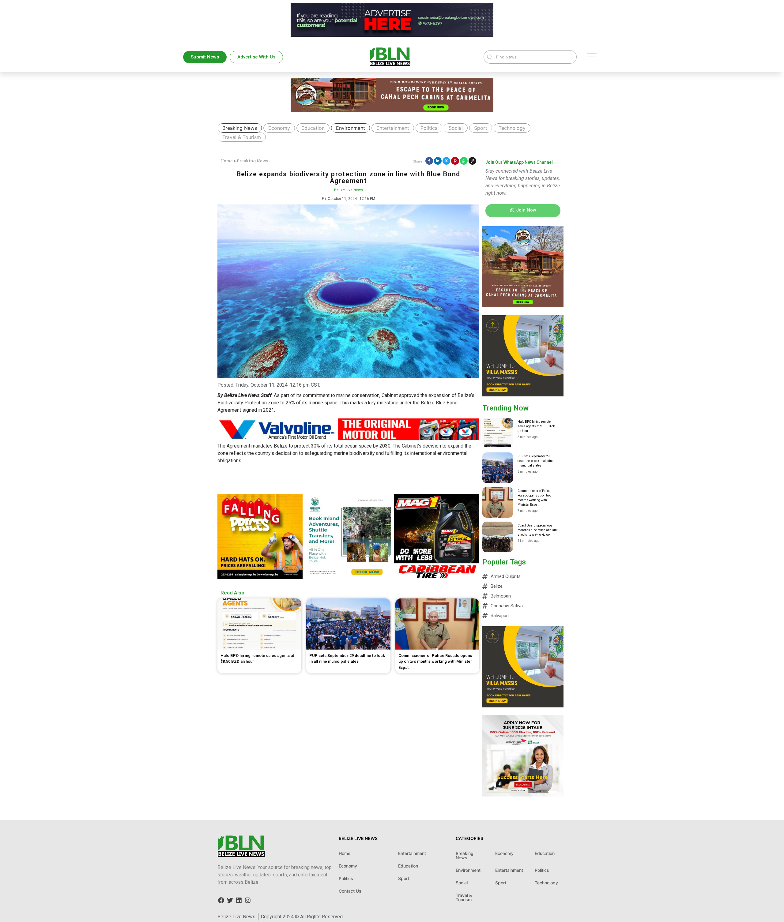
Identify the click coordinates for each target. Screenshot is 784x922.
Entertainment (392, 128)
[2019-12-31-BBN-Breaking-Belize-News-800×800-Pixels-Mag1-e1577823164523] (436, 577)
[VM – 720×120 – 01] (392, 35)
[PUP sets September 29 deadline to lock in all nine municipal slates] (497, 467)
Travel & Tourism (241, 137)
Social (456, 128)
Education (313, 128)
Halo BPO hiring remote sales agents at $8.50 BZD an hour (536, 426)
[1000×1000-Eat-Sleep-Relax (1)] (523, 395)
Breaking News (239, 128)
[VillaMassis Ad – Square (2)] (523, 305)
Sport (480, 128)
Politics (428, 128)
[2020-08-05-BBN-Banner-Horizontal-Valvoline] (348, 438)
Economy (279, 128)
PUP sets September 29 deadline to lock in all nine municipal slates (535, 461)
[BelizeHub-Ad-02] (348, 577)
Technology (512, 128)
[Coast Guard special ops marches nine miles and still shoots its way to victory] (497, 537)
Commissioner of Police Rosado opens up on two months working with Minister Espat (534, 497)
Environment (350, 128)
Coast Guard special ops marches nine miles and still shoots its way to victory (538, 530)
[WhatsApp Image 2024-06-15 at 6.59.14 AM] (260, 577)
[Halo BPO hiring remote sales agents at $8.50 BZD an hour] (497, 433)
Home (227, 160)
